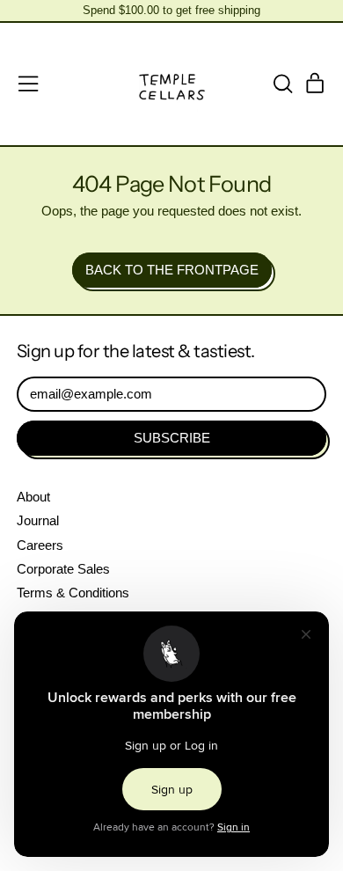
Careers (40, 545)
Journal (38, 520)
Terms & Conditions (73, 592)
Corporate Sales (63, 568)
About (33, 496)
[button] (282, 83)
